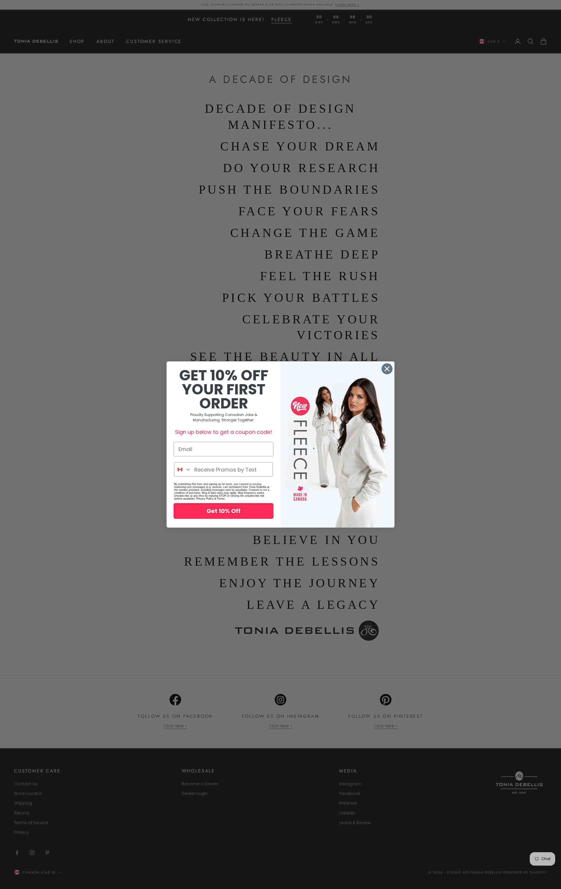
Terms (221, 498)
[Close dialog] (387, 369)
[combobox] (182, 469)
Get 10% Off (223, 511)
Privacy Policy (205, 498)
